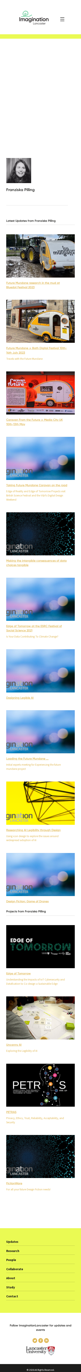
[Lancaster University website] (40, 1351)
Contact (12, 1296)
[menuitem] (40, 1243)
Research (12, 1251)
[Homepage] (40, 17)
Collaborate (14, 1269)
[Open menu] (62, 19)
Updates (12, 1242)
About (10, 1278)
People (11, 1260)
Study (10, 1287)
